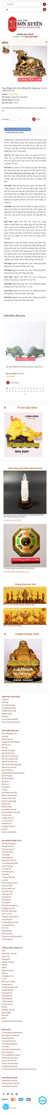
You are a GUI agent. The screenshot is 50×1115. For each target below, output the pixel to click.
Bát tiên (4, 1007)
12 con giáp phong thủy (10, 863)
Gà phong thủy (7, 931)
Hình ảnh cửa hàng (8, 705)
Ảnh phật (5, 736)
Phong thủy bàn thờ (9, 1041)
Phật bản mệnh (7, 886)
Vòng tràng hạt (7, 919)
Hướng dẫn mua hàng (14, 133)
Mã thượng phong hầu (9, 883)
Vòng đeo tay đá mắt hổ (10, 917)
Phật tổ (4, 967)
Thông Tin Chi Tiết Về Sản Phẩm (17, 129)
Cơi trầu (4, 790)
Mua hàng (14, 383)
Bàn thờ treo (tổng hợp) (10, 756)
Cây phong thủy (7, 866)
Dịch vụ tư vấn (7, 914)
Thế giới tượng (7, 713)
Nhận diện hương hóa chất (11, 1049)
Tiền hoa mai (6, 900)
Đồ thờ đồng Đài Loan (9, 733)
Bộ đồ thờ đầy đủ (8, 778)
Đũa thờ (4, 829)
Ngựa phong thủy (8, 962)
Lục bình (5, 880)
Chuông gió (6, 855)
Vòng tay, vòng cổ (8, 849)
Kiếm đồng (5, 874)
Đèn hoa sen (6, 745)
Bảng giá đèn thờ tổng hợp (11, 742)
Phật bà (4, 965)
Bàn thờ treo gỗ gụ (8, 750)
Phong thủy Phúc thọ (9, 860)
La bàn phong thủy (8, 877)
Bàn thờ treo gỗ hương (10, 759)
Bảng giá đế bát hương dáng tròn (13, 773)
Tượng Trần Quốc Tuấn (10, 987)
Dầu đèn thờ (6, 804)
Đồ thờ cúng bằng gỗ (9, 801)
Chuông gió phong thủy (10, 922)
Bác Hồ (4, 1018)
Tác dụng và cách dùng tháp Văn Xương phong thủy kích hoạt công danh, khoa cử (23, 516)
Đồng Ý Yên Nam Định (9, 795)
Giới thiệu (5, 702)
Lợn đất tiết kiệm (7, 990)
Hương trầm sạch (8, 818)
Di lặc (3, 951)
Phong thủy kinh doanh (10, 1058)
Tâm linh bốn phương (9, 1061)
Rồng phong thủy (8, 970)
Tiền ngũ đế (6, 902)
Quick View (25, 336)
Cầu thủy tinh (6, 869)
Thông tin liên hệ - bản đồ (10, 1083)
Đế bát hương (6, 807)
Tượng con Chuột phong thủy (12, 936)
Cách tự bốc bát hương (12, 626)
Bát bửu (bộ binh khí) (9, 832)
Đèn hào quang (7, 739)
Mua (38, 119)
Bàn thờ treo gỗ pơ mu (9, 762)
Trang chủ (5, 699)
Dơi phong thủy (7, 939)
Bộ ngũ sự (5, 781)
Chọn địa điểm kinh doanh (11, 1055)
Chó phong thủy (7, 1001)
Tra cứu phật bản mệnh (10, 719)
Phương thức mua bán (9, 1066)
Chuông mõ (6, 787)
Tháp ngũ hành (7, 894)
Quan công (5, 956)
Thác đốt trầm (7, 823)
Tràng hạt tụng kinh (8, 826)
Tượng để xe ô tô (7, 976)
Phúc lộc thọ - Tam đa (9, 953)
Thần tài (4, 973)
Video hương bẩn (8, 1052)
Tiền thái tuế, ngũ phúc (10, 905)
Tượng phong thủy (8, 908)
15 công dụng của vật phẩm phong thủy (19, 568)
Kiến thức (5, 716)
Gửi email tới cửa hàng (9, 1086)
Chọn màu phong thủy (9, 1044)
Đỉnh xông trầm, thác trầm (11, 812)
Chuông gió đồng (8, 925)
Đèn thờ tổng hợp (8, 753)
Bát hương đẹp (7, 776)
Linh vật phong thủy (9, 843)
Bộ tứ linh (5, 928)
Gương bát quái (7, 857)
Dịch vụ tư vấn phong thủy (11, 722)
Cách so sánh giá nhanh (10, 1063)
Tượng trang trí (7, 984)
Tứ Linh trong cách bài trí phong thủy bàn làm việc (19, 1069)
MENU (5, 42)
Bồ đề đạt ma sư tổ (8, 1010)
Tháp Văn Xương (7, 852)
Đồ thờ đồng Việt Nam (9, 793)
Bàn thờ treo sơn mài (9, 767)
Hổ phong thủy (7, 996)
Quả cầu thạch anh (8, 888)
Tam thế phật (6, 1012)
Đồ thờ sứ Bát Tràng (9, 798)
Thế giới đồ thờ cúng (9, 711)
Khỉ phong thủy (7, 933)
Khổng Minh (6, 959)
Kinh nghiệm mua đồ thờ (10, 1035)
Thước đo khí (6, 897)
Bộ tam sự (5, 784)
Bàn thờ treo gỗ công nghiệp (11, 764)
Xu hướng (5, 1046)
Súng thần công (7, 891)
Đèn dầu (5, 747)
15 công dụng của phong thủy (12, 1032)
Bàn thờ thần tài (7, 770)
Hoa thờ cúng (6, 815)
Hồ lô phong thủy (8, 872)
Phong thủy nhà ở (8, 1038)
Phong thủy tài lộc (8, 846)
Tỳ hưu (4, 979)
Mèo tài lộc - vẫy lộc (8, 982)
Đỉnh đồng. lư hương (9, 809)
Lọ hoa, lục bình (7, 821)
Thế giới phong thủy (9, 708)
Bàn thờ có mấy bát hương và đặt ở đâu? (19, 604)
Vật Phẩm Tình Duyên (9, 911)
